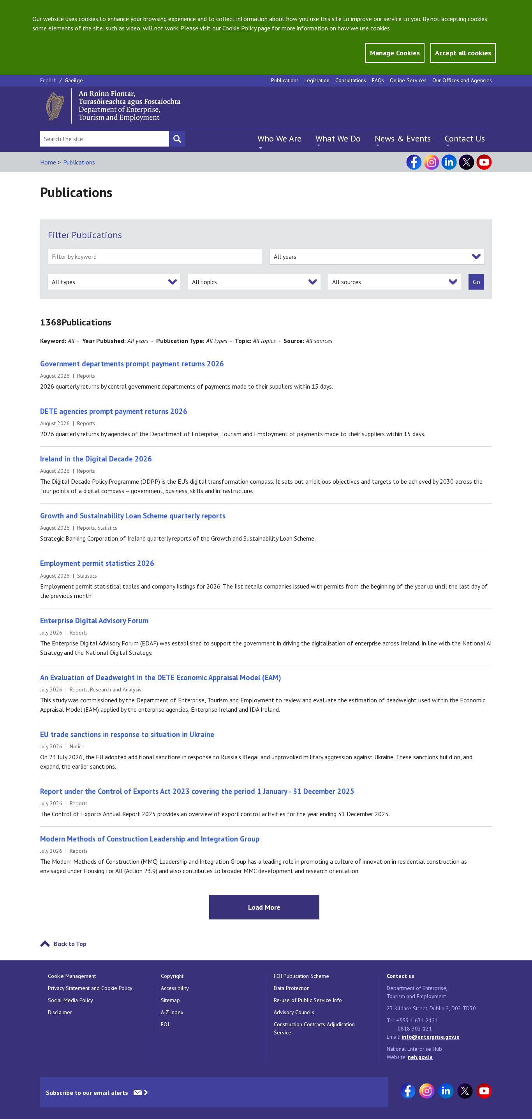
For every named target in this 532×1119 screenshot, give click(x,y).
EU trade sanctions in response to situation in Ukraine (127, 734)
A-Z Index (172, 1012)
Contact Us (465, 138)
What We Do (338, 138)
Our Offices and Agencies (462, 80)
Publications (285, 80)
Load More (264, 907)
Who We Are (279, 138)
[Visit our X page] (466, 162)
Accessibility (175, 988)
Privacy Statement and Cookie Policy (90, 988)
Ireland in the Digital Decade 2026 (96, 458)
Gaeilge (74, 80)
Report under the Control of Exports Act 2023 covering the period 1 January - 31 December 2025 (197, 791)
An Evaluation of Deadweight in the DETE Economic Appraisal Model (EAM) (160, 677)
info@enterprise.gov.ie (431, 1036)
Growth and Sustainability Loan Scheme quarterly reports (132, 515)
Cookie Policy (239, 28)
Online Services (408, 80)
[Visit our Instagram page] (431, 162)
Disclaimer (60, 1012)
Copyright (172, 975)
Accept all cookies (463, 52)
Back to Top (70, 944)
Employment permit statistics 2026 (97, 563)
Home (48, 162)
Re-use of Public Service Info (308, 1000)
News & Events (403, 138)
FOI (165, 1024)
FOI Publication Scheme (301, 975)
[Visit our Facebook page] (414, 162)
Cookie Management (72, 975)
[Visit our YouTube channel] (484, 162)
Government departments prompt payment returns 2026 (132, 363)
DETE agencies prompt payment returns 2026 (113, 411)
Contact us (400, 975)
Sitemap (170, 1000)
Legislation (317, 80)
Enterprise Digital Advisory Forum (94, 620)
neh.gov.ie (420, 1057)
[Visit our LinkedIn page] (449, 162)
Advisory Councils (294, 1012)
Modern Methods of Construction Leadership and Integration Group (149, 838)
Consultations (350, 80)
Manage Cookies (395, 52)
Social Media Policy (70, 1000)
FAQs (378, 80)
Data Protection (292, 988)
